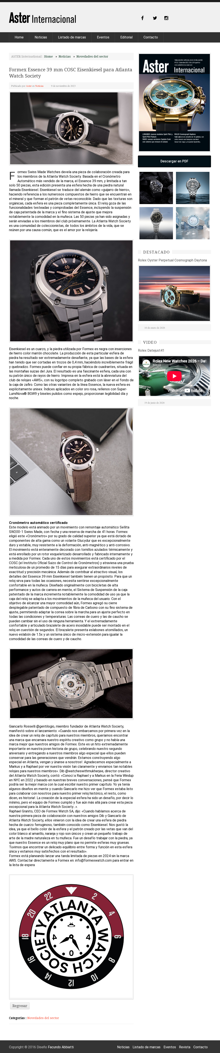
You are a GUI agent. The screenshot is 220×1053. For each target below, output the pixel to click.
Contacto (151, 37)
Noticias (41, 37)
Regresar (19, 1006)
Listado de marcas (72, 37)
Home (19, 37)
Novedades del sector (92, 56)
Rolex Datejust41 (151, 350)
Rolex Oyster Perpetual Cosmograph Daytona (172, 260)
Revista (184, 1047)
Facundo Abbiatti (61, 1047)
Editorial (126, 37)
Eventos (103, 37)
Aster (29, 85)
